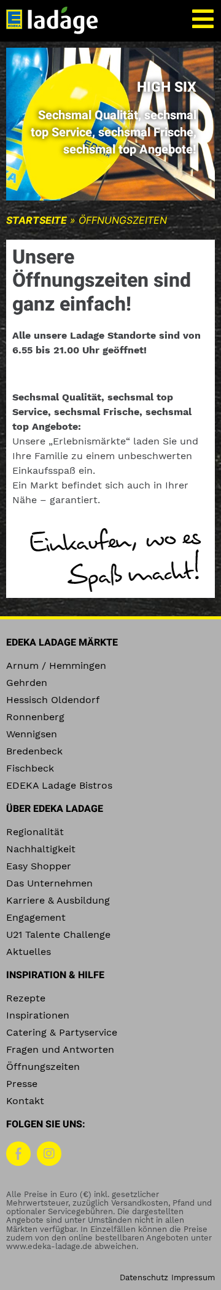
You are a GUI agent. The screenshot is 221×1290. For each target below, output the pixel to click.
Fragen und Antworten (60, 1049)
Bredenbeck (34, 751)
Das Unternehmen (49, 883)
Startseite (36, 220)
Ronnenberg (35, 717)
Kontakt (25, 1101)
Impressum (193, 1277)
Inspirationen (37, 1015)
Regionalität (35, 832)
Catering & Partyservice (61, 1032)
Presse (21, 1083)
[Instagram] (49, 1153)
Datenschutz (144, 1277)
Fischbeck (30, 768)
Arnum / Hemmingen (56, 665)
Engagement (36, 917)
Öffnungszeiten (43, 1066)
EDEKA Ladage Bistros (59, 785)
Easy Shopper (38, 866)
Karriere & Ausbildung (58, 900)
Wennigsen (31, 734)
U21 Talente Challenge (58, 934)
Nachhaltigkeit (41, 849)
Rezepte (25, 998)
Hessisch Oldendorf (52, 700)
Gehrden (26, 682)
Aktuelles (28, 951)
